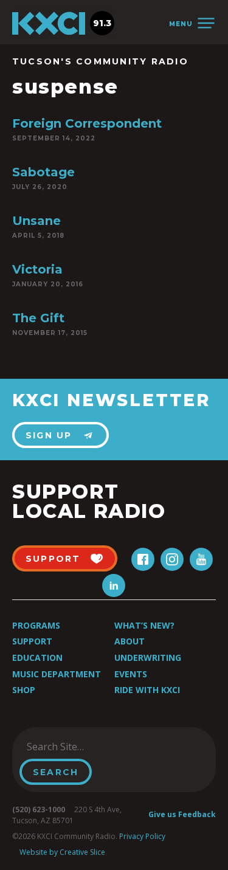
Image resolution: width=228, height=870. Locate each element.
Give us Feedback (182, 814)
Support (32, 641)
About (129, 641)
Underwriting (147, 657)
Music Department (56, 674)
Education (37, 657)
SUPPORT (53, 558)
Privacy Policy (142, 836)
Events (130, 674)
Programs (36, 625)
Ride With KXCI (147, 690)
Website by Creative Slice (62, 852)
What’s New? (144, 625)
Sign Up (49, 435)
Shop (23, 690)
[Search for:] (81, 746)
